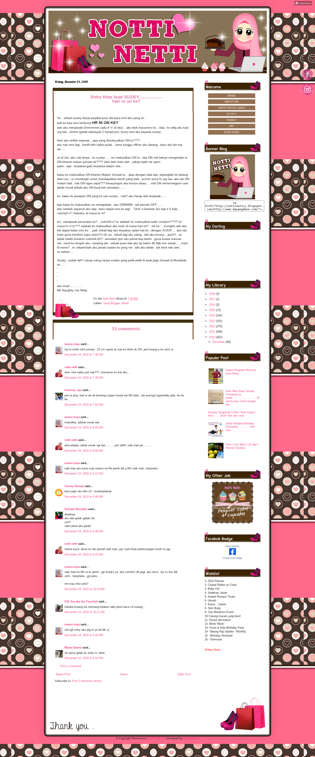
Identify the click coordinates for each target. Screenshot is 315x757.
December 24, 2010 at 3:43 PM (83, 635)
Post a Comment (70, 666)
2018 (212, 293)
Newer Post (63, 674)
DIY (231, 126)
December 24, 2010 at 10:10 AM (84, 589)
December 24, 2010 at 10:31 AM (84, 612)
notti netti (70, 367)
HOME (232, 95)
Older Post (184, 674)
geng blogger (111, 303)
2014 (212, 315)
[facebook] (308, 80)
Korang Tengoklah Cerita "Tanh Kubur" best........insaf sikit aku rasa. (232, 414)
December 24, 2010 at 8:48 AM (83, 496)
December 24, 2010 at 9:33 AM (83, 554)
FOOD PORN (231, 132)
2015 (212, 310)
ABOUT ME (231, 101)
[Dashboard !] (303, 4)
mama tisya (72, 344)
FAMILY (231, 120)
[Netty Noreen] (232, 554)
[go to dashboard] (308, 96)
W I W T (231, 113)
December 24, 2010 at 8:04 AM (83, 450)
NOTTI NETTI (156, 738)
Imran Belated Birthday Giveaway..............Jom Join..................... (240, 427)
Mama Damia (73, 647)
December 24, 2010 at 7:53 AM (83, 404)
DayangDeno (191, 738)
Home (124, 674)
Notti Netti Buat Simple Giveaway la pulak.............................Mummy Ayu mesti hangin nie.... (243, 398)
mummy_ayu (73, 390)
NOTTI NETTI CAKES (231, 107)
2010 (212, 337)
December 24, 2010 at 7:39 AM (83, 354)
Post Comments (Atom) (87, 681)
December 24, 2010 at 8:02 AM (83, 427)
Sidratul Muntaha (75, 509)
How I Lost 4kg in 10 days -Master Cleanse (243, 446)
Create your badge (232, 558)
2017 (212, 299)
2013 (212, 321)
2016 (212, 304)
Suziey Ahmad (74, 486)
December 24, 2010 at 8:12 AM (83, 473)
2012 (212, 326)
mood (125, 303)
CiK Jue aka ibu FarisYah (81, 601)
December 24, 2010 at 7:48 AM (83, 377)
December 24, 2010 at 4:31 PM (83, 658)
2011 (212, 331)
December (219, 342)
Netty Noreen (232, 546)
